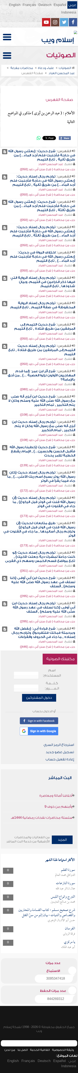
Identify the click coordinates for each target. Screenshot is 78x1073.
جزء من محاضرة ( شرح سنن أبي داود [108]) (47, 414)
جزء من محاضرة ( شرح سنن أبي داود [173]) (47, 516)
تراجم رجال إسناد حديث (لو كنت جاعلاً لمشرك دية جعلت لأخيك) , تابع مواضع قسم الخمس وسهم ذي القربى (40, 557)
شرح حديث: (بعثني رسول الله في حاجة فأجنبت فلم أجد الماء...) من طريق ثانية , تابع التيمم (41, 155)
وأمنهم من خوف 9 (58, 807)
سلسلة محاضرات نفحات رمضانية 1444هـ (41, 818)
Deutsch (44, 5)
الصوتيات (61, 55)
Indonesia (68, 12)
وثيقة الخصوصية (63, 1049)
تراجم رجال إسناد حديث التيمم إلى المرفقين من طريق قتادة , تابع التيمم (41, 350)
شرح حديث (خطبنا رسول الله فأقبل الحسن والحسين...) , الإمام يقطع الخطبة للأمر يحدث (42, 451)
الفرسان (70, 929)
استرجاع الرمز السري (58, 745)
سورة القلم (68, 870)
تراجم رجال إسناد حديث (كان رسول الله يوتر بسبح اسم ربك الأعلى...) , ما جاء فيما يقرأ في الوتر (41, 477)
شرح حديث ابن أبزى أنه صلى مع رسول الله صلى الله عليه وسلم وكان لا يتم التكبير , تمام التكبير (41, 401)
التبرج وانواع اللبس (63, 897)
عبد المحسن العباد (50, 164)
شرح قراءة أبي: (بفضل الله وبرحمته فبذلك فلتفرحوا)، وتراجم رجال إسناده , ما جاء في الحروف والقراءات (43, 633)
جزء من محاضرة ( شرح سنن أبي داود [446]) (47, 646)
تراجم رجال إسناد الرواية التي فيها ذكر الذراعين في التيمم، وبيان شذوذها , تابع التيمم (42, 282)
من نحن (9, 1049)
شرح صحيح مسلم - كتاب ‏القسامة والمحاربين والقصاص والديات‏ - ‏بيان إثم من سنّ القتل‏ (46, 912)
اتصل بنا (22, 1049)
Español (60, 5)
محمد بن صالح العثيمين (63, 902)
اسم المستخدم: (52, 672)
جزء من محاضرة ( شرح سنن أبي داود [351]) (47, 570)
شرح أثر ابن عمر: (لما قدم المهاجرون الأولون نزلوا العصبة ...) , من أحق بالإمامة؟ (41, 375)
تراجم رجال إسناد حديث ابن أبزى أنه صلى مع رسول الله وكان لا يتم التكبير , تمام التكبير (43, 426)
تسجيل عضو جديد (60, 752)
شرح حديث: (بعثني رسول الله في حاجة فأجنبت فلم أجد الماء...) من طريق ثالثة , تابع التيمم (41, 206)
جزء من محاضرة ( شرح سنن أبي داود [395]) (47, 596)
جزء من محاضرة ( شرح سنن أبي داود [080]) (47, 389)
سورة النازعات (65, 883)
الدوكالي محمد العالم (65, 875)
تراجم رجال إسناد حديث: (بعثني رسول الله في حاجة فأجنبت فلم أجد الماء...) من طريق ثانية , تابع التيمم (42, 181)
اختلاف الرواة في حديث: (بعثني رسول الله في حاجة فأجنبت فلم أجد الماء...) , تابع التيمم (42, 257)
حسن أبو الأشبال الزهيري (61, 920)
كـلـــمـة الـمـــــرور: (52, 685)
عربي (72, 5)
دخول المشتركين (39, 698)
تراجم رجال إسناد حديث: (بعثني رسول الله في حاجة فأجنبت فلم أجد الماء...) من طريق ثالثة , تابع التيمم (42, 231)
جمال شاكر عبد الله (65, 888)
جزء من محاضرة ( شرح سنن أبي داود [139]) (47, 465)
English (14, 5)
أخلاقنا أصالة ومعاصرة (55, 796)
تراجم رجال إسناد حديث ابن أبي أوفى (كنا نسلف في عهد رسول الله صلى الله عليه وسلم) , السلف (43, 607)
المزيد (62, 840)
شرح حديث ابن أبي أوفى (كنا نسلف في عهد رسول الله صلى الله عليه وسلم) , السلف (42, 582)
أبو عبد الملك (68, 947)
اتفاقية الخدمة (40, 1049)
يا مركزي (69, 942)
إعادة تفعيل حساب (60, 759)
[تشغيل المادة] (4, 151)
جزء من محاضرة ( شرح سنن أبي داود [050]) (47, 169)
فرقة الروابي (69, 934)
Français (29, 5)
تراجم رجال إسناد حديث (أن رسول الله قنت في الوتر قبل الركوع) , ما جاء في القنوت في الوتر (43, 502)
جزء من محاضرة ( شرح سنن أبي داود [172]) (47, 490)
